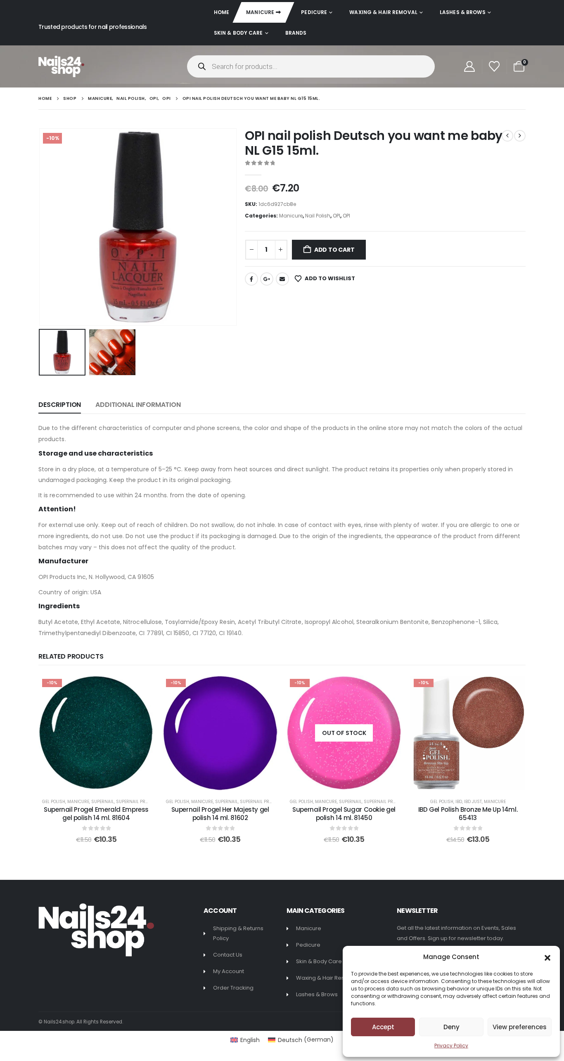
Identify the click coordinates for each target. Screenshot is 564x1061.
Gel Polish (53, 802)
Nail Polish (317, 215)
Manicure (260, 12)
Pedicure (314, 12)
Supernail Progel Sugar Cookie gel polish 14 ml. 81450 (344, 813)
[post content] (96, 733)
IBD (458, 802)
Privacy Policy (451, 1045)
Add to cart (334, 250)
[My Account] (469, 66)
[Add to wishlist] (141, 688)
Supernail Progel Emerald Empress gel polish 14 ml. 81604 (96, 813)
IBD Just (473, 802)
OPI (336, 215)
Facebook (251, 279)
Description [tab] (59, 404)
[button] (547, 957)
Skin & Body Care (238, 32)
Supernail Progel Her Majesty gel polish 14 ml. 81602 (220, 813)
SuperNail (102, 802)
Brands (296, 32)
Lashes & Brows (463, 12)
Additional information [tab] (137, 404)
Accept (383, 1027)
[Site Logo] (61, 66)
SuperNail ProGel (136, 802)
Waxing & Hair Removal (383, 12)
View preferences (520, 1027)
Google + (266, 279)
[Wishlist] (494, 66)
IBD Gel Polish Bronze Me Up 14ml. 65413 (468, 813)
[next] (520, 136)
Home (221, 12)
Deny (451, 1027)
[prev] (507, 136)
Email (282, 279)
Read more (350, 782)
